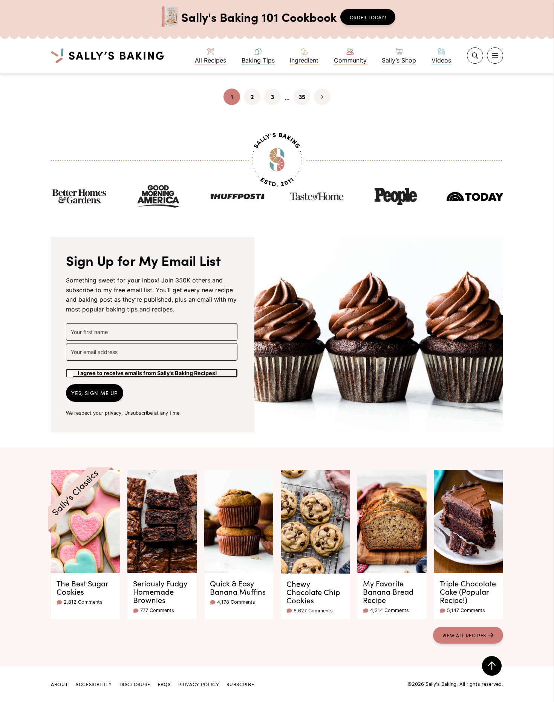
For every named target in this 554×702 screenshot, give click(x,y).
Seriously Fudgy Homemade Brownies (160, 591)
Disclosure (134, 684)
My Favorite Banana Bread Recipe (388, 591)
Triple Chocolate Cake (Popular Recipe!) (468, 591)
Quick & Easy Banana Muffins (238, 587)
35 (304, 98)
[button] (151, 370)
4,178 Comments (236, 602)
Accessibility (93, 684)
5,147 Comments (466, 610)
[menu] (495, 55)
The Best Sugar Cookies (82, 587)
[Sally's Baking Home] (107, 55)
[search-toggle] (475, 55)
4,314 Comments (389, 610)
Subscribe (240, 684)
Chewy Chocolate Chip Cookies (313, 591)
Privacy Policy (198, 684)
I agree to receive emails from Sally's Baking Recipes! (147, 373)
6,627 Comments (313, 610)
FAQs (164, 684)
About (59, 684)
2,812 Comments (83, 602)
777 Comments (157, 610)
